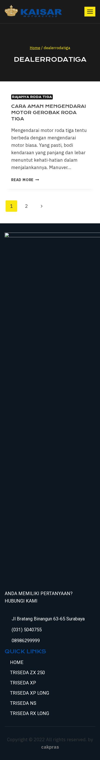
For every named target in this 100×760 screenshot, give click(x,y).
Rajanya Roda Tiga (32, 97)
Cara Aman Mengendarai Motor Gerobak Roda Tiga (48, 113)
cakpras (50, 747)
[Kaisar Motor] (33, 11)
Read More (25, 179)
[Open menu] (89, 11)
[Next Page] (41, 206)
